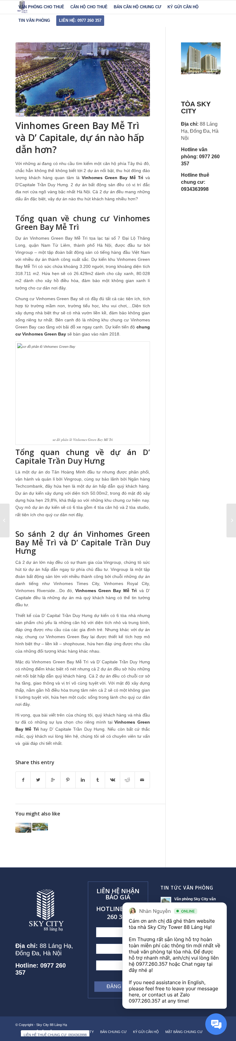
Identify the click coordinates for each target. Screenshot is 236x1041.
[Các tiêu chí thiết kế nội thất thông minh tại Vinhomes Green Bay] (40, 827)
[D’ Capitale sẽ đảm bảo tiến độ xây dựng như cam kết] (5, 520)
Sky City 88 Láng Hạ (52, 1025)
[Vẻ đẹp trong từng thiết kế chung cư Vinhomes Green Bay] (23, 828)
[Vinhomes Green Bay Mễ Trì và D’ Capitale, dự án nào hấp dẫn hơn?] (82, 79)
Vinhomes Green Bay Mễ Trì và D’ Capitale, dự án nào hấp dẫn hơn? (79, 137)
